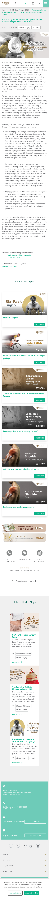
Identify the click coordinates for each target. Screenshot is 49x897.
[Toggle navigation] (46, 3)
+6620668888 (39, 324)
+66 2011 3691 (15, 257)
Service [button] (5, 854)
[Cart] (33, 3)
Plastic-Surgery (24, 27)
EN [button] (39, 3)
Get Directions (35, 835)
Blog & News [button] (8, 866)
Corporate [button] (6, 860)
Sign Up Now (35, 822)
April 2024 (25, 10)
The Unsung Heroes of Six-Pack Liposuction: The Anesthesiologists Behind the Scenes (24, 12)
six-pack (36, 27)
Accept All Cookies (32, 893)
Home (4, 10)
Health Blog (13, 10)
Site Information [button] (9, 871)
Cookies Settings (15, 893)
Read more (16, 662)
